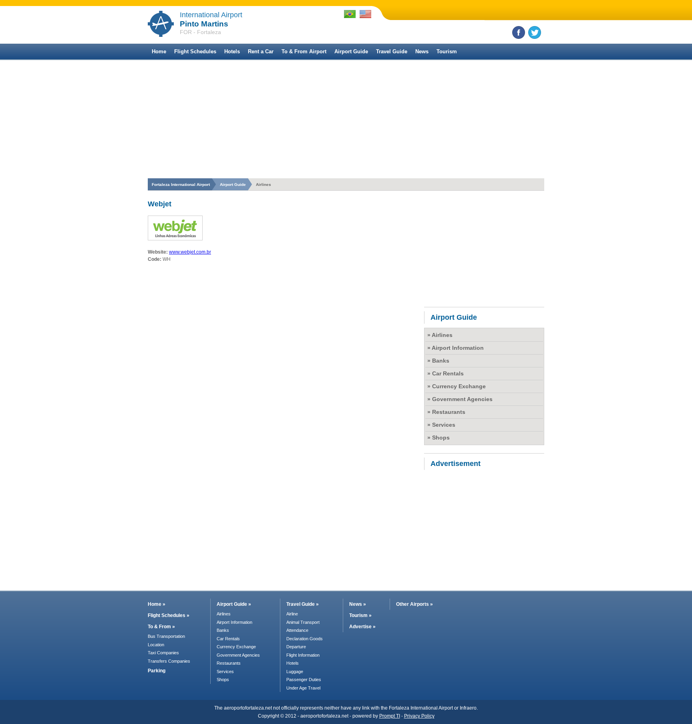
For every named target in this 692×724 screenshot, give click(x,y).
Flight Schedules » (168, 615)
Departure (296, 646)
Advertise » (362, 626)
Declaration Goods (304, 638)
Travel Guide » (302, 604)
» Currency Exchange (456, 386)
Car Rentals (228, 638)
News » (357, 604)
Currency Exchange (236, 646)
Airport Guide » (234, 604)
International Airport (211, 15)
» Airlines (440, 335)
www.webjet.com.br (190, 252)
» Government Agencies (460, 399)
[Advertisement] (346, 120)
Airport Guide (351, 51)
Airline (292, 613)
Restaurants (229, 663)
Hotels (232, 51)
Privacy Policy (419, 716)
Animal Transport (303, 622)
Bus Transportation (166, 636)
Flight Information (303, 655)
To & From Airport (304, 51)
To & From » (161, 626)
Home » (156, 604)
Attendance (297, 630)
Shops (223, 679)
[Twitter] (534, 32)
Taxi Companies (163, 652)
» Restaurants (446, 412)
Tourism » (360, 615)
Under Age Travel (303, 688)
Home (159, 51)
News (421, 51)
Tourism (447, 51)
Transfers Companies (169, 661)
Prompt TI (389, 716)
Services (225, 671)
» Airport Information (455, 348)
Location (156, 644)
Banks (223, 630)
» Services (441, 424)
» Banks (438, 360)
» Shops (438, 437)
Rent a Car (261, 51)
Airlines (224, 613)
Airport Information (234, 622)
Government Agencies (238, 655)
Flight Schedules (195, 51)
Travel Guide (391, 51)
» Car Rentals (445, 373)
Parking (156, 671)
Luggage (294, 671)
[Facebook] (518, 32)
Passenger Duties (303, 679)
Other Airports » (414, 604)
